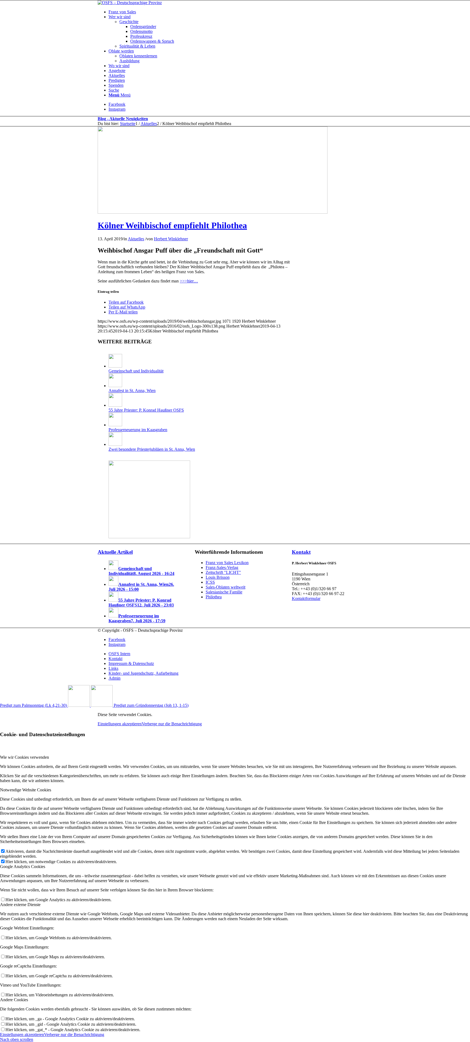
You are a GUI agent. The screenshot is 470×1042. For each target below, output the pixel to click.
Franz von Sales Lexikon (227, 562)
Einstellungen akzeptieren (120, 723)
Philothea (214, 597)
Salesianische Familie (224, 592)
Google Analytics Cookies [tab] (22, 866)
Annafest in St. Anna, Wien (132, 390)
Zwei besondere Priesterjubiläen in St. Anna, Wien (152, 449)
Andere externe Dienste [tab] (20, 904)
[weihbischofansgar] (212, 212)
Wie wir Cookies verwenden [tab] (24, 757)
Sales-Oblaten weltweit (225, 587)
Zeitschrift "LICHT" (223, 572)
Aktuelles (136, 239)
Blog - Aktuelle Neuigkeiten (123, 118)
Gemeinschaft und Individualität (136, 371)
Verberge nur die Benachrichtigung (172, 723)
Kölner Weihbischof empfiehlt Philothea (172, 225)
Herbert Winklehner (171, 239)
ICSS (210, 582)
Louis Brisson (218, 577)
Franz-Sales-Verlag (222, 567)
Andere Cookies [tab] (14, 999)
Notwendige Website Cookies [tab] (25, 790)
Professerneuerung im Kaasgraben (138, 429)
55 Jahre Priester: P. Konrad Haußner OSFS (146, 410)
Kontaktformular (306, 598)
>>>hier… (189, 281)
